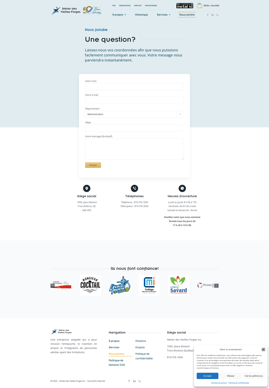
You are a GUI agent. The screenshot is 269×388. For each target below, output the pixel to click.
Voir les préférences (254, 376)
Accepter (207, 376)
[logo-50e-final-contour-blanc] (92, 7)
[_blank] (185, 5)
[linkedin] (213, 15)
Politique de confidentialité (238, 382)
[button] (263, 349)
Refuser (230, 376)
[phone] (217, 15)
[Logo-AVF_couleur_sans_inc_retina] (65, 7)
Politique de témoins (219, 382)
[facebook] (208, 15)
